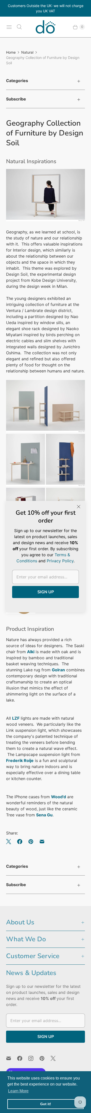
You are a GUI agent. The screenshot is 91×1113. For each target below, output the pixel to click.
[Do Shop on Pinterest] (45, 1058)
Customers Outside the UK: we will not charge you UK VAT (45, 8)
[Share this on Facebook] (19, 841)
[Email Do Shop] (11, 1058)
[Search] (19, 27)
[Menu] (9, 27)
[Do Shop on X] (56, 1058)
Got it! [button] (45, 1104)
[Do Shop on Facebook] (22, 1058)
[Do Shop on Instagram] (33, 1058)
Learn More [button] (18, 1091)
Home (11, 52)
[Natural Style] (20, 612)
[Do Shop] (45, 27)
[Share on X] (10, 841)
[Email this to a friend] (42, 841)
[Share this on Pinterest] (30, 841)
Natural (27, 52)
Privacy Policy (60, 560)
